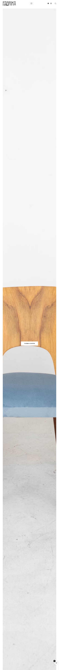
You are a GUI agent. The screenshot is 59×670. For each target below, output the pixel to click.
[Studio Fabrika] (9, 3)
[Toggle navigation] (31, 3)
